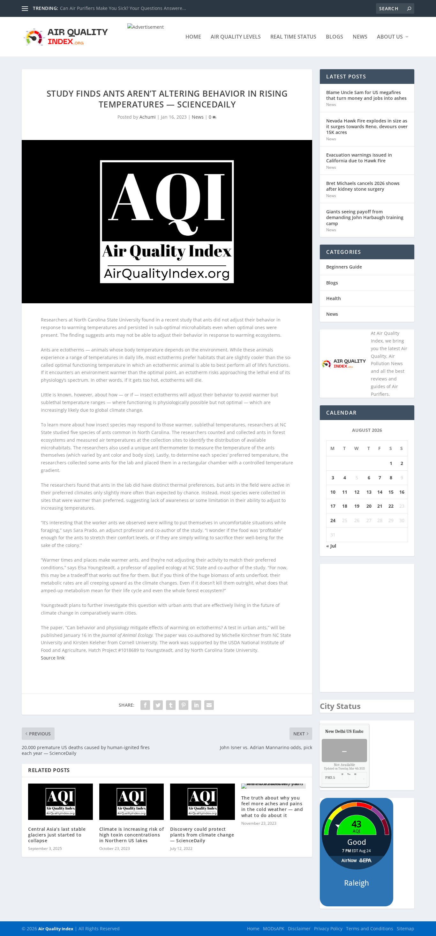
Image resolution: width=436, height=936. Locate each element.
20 (369, 506)
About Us (390, 37)
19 (356, 506)
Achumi (147, 117)
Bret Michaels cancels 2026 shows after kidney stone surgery (363, 186)
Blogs (334, 37)
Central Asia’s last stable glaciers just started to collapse (57, 835)
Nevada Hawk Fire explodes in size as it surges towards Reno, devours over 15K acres (367, 126)
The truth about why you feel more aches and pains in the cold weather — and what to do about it (272, 806)
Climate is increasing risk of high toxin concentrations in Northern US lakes (131, 835)
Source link (52, 658)
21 (379, 506)
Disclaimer (299, 928)
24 (332, 520)
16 (401, 492)
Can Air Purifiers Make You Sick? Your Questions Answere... (123, 8)
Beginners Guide (344, 267)
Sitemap (405, 928)
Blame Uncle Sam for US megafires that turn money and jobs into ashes (366, 95)
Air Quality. (359, 731)
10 (332, 492)
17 (332, 506)
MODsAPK (273, 928)
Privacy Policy (328, 928)
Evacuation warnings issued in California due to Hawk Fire (359, 158)
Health (333, 298)
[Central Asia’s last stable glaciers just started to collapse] (60, 802)
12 (356, 492)
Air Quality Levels (236, 37)
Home (193, 37)
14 (379, 492)
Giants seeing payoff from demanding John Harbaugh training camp (364, 217)
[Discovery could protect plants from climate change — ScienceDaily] (202, 802)
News (360, 37)
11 (344, 492)
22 (391, 506)
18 (344, 506)
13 (369, 492)
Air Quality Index (55, 929)
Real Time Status (293, 37)
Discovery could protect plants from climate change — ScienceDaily (202, 835)
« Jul (331, 546)
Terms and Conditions (369, 928)
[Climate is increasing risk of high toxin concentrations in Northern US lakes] (131, 802)
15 (391, 492)
